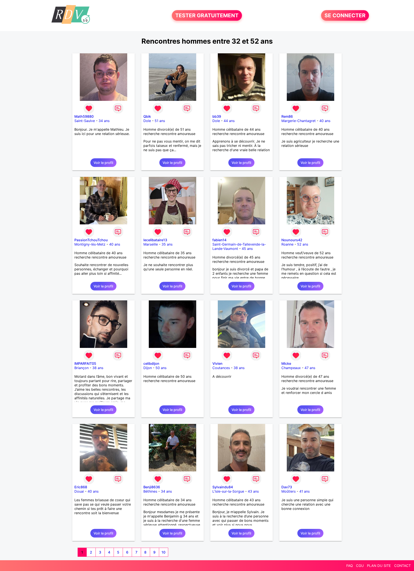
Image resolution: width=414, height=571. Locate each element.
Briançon (81, 368)
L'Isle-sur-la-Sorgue (228, 491)
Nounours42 (291, 240)
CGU (360, 565)
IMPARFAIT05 (85, 363)
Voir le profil (103, 162)
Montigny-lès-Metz (89, 244)
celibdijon (151, 363)
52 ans (302, 244)
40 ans (324, 121)
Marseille (150, 244)
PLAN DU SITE (379, 565)
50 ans (160, 368)
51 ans (160, 121)
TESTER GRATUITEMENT (206, 15)
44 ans (229, 121)
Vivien (217, 363)
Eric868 (80, 487)
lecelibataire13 (155, 240)
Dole (147, 121)
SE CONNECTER (345, 15)
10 (163, 552)
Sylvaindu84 (222, 487)
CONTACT (402, 565)
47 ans (309, 368)
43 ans (253, 491)
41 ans (304, 491)
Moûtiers (288, 491)
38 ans (97, 368)
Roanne (287, 244)
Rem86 (287, 116)
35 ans (167, 244)
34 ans (104, 121)
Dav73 (286, 487)
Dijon (147, 368)
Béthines (150, 491)
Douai (79, 491)
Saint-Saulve (84, 121)
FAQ (349, 565)
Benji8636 (151, 487)
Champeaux (291, 368)
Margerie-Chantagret (298, 121)
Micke (286, 363)
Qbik (147, 116)
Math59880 (84, 116)
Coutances (221, 368)
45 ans (247, 248)
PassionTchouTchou (91, 240)
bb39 (216, 116)
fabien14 (219, 240)
